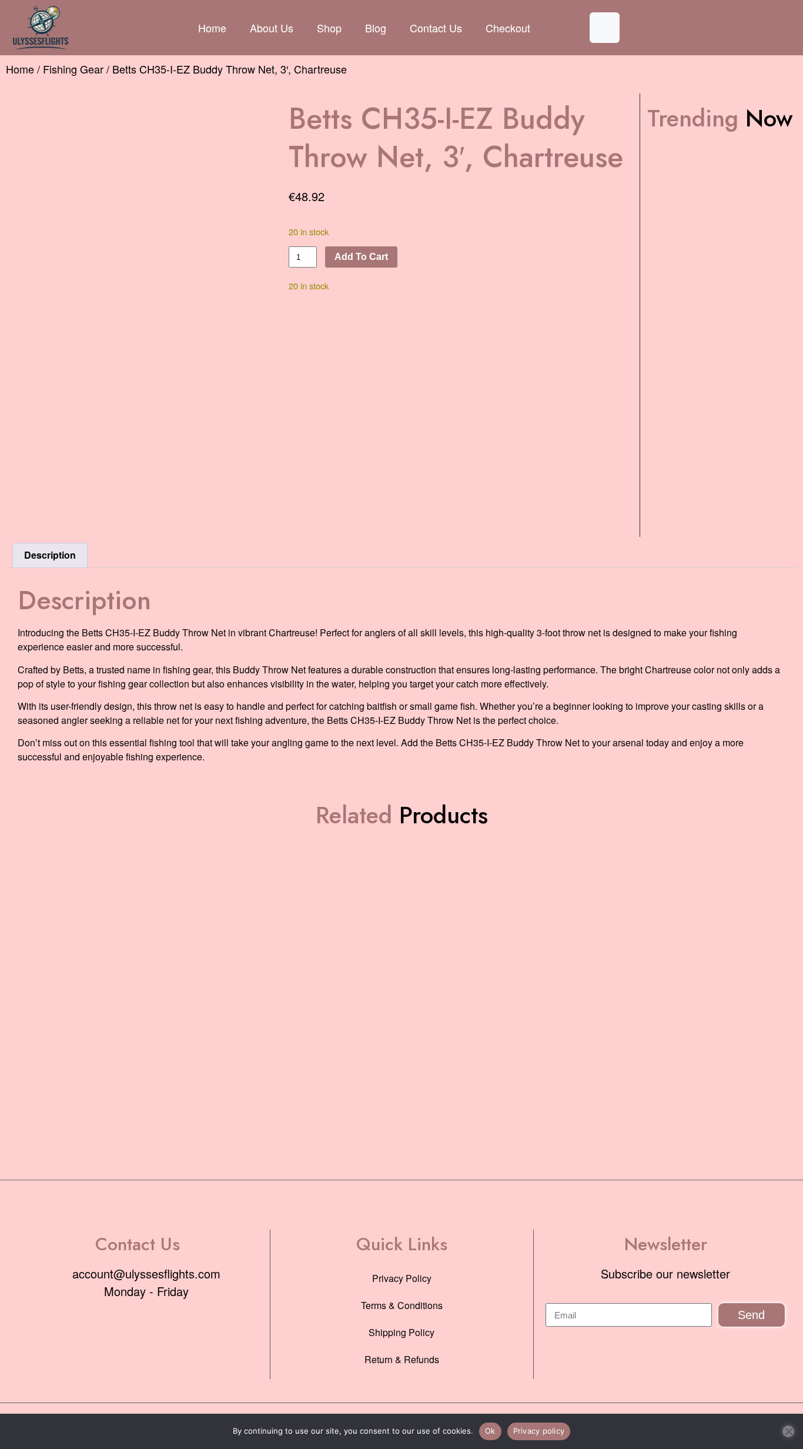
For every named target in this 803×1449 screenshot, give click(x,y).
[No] (788, 1431)
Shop (329, 27)
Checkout (508, 27)
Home (212, 27)
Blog (375, 27)
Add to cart (361, 257)
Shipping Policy (401, 1332)
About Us (271, 27)
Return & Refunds (401, 1359)
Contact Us (436, 27)
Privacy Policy (401, 1278)
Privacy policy (539, 1430)
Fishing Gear (73, 68)
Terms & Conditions (402, 1305)
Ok (490, 1430)
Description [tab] (50, 555)
